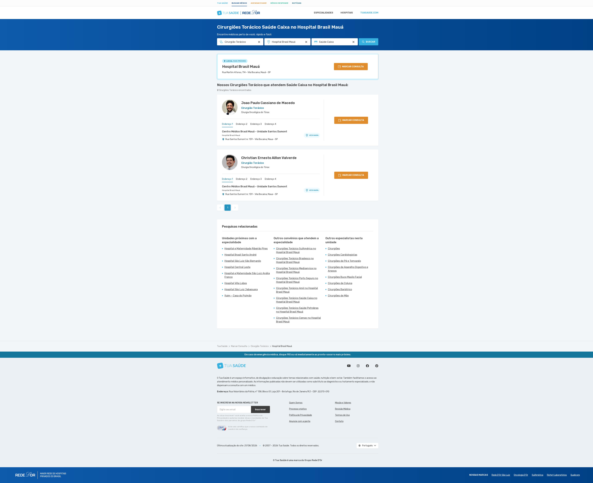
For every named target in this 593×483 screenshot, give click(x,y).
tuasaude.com (369, 12)
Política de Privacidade (300, 415)
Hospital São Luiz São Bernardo (242, 260)
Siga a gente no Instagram (358, 365)
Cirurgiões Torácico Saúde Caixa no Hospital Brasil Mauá (296, 300)
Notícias (296, 3)
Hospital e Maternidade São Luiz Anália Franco (247, 275)
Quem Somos (295, 402)
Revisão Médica (342, 409)
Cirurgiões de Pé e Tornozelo (344, 260)
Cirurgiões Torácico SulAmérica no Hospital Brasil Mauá (296, 250)
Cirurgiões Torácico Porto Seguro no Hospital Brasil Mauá (297, 280)
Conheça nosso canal (348, 365)
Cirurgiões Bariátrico (340, 289)
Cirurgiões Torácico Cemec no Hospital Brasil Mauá (298, 319)
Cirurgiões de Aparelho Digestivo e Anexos (348, 269)
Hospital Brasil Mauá (241, 66)
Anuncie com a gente (299, 421)
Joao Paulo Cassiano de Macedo (268, 103)
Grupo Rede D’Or (313, 460)
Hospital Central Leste (237, 267)
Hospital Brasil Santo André (240, 254)
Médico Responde (279, 3)
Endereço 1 (227, 124)
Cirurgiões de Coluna (340, 283)
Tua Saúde (222, 3)
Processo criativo (298, 409)
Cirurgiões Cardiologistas (342, 254)
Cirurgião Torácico (260, 346)
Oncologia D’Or (521, 475)
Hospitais (347, 12)
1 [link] (227, 207)
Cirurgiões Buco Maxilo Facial (345, 277)
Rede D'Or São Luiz (501, 475)
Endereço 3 (256, 124)
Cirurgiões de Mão (338, 295)
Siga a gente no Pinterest (376, 365)
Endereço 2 (241, 124)
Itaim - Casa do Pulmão (237, 295)
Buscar (370, 42)
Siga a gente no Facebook (367, 365)
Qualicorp (575, 475)
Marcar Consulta (239, 346)
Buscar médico (239, 3)
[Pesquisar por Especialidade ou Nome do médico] (259, 42)
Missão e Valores (343, 402)
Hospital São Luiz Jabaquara (241, 289)
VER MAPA (313, 135)
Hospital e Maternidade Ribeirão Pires (246, 248)
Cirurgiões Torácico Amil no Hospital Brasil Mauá (297, 290)
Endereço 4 (270, 124)
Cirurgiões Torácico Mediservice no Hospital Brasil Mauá (296, 270)
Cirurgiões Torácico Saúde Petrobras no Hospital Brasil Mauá (297, 310)
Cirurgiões (334, 248)
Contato (339, 421)
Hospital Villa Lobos (235, 283)
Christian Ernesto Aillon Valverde (269, 158)
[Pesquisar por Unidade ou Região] (306, 42)
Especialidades (323, 12)
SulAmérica (537, 475)
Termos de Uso (342, 415)
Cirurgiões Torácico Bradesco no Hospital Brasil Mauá (295, 260)
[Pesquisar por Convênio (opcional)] (353, 42)
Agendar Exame (259, 3)
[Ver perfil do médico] (230, 107)
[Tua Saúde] (231, 366)
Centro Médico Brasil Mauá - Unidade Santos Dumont (254, 131)
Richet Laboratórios (557, 475)
